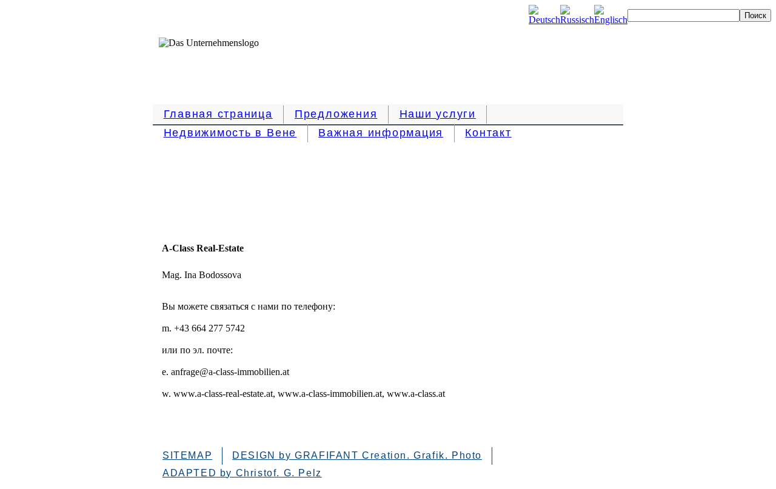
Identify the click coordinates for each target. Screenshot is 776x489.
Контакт (488, 133)
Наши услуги (438, 114)
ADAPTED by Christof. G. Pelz (242, 473)
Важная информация (380, 133)
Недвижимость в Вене (230, 133)
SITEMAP (187, 455)
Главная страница (218, 114)
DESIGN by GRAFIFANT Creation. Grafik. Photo (357, 455)
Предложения (336, 114)
